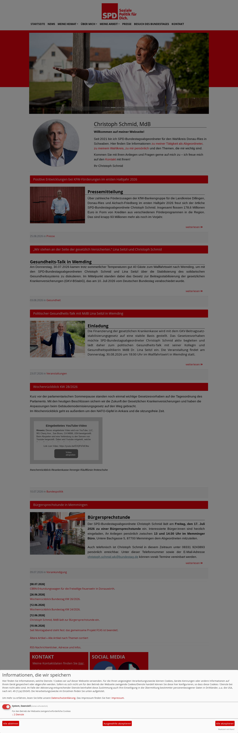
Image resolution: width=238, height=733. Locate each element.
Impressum (118, 697)
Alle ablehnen (10, 723)
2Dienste (18, 714)
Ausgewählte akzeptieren (117, 723)
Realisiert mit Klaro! (226, 729)
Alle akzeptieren (225, 723)
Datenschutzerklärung (63, 697)
